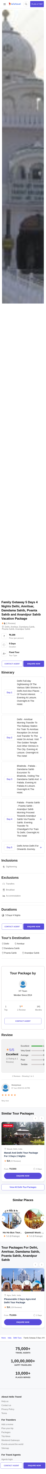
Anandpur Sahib (22, 629)
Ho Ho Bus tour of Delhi (11, 1232)
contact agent (11, 1466)
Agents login (7, 1459)
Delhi (7, 627)
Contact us (6, 1405)
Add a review (7, 1424)
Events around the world (12, 1444)
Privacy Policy (7, 1409)
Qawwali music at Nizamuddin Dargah (34, 1232)
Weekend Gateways (10, 1440)
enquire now (34, 1466)
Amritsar (14, 627)
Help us (4, 1401)
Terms (4, 1413)
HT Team (23, 991)
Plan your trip (7, 1428)
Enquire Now (22, 1176)
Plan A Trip (37, 4)
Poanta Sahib (8, 629)
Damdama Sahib (26, 627)
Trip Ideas (5, 1436)
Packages (5, 1432)
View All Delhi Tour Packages (23, 1187)
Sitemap (5, 1448)
